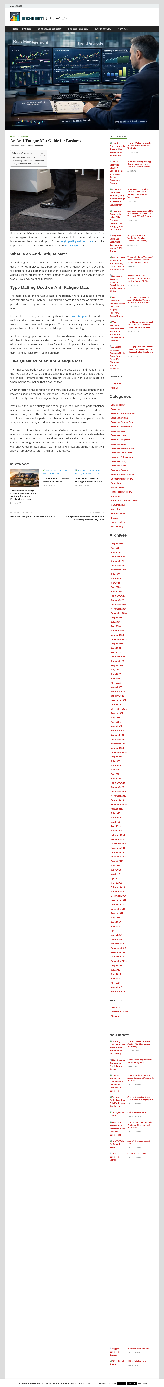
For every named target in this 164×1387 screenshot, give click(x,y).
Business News (118, 444)
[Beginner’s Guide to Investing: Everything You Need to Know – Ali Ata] (118, 276)
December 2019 (118, 791)
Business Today (119, 461)
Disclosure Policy (119, 1012)
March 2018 (116, 883)
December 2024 (118, 604)
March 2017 (116, 935)
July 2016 (115, 970)
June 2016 (116, 974)
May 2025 (115, 583)
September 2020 (119, 752)
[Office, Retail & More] (118, 1112)
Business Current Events (123, 422)
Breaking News (118, 405)
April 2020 (116, 774)
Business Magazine (120, 440)
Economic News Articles (122, 474)
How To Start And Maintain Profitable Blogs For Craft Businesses (139, 1125)
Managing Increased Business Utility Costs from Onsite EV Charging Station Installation (140, 349)
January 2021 (117, 735)
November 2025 (118, 570)
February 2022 (118, 691)
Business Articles (119, 418)
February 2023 (118, 657)
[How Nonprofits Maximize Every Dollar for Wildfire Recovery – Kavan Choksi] (118, 297)
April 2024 (116, 626)
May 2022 (115, 678)
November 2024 (118, 609)
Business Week (118, 466)
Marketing (115, 509)
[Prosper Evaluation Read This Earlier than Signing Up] (118, 1097)
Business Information (19, 136)
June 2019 (116, 818)
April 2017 (116, 931)
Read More (142, 1383)
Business (26, 29)
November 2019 (118, 796)
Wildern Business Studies (138, 1348)
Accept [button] (121, 1383)
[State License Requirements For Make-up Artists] (118, 1060)
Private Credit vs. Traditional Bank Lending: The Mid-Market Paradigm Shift (140, 260)
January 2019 (117, 839)
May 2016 (115, 978)
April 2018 (116, 878)
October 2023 (117, 635)
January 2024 (117, 631)
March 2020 (116, 778)
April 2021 (116, 722)
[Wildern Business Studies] (118, 1349)
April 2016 (116, 983)
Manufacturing (118, 505)
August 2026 (117, 544)
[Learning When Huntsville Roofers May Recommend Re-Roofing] (118, 143)
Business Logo (118, 435)
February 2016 (118, 991)
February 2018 (118, 887)
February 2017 (118, 939)
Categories (116, 383)
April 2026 (116, 548)
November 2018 (118, 848)
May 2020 (115, 770)
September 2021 (119, 709)
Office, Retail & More (136, 1112)
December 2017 (118, 896)
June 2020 (116, 765)
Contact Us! (116, 1007)
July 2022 (115, 670)
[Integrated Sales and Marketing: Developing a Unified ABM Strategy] (118, 236)
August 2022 (117, 665)
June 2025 (116, 578)
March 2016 (116, 987)
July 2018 (115, 865)
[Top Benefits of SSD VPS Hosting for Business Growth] (89, 473)
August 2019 (117, 809)
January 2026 (117, 561)
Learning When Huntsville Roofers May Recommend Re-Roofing (139, 145)
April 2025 (116, 587)
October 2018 (117, 852)
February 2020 (118, 783)
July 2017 (115, 918)
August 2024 (117, 618)
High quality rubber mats (77, 241)
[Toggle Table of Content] (41, 153)
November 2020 (118, 744)
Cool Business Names (136, 1153)
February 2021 (118, 731)
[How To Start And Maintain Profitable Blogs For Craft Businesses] (118, 1122)
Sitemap (115, 1016)
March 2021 (116, 726)
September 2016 (119, 961)
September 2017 (119, 909)
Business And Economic (49, 29)
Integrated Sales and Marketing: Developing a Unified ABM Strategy (138, 238)
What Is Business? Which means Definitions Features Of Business (140, 1078)
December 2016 (118, 948)
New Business (118, 514)
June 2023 (116, 648)
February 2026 (118, 557)
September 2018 (119, 857)
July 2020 (115, 761)
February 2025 (118, 596)
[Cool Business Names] (118, 1154)
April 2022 (116, 683)
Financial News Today (121, 492)
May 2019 (115, 822)
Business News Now (78, 29)
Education (116, 483)
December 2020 (118, 739)
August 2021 (117, 713)
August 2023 (117, 644)
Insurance (116, 496)
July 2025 (115, 574)
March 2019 (116, 831)
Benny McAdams (36, 145)
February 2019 (118, 835)
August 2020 (117, 757)
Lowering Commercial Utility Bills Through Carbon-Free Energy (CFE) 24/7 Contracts (140, 213)
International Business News (125, 500)
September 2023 (119, 639)
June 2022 (116, 674)
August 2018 (117, 861)
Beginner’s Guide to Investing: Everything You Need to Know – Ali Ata (138, 278)
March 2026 (116, 552)
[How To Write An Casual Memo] (118, 1141)
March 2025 (116, 591)
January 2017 (117, 944)
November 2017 (118, 900)
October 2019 (117, 800)
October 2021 (117, 704)
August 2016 (117, 965)
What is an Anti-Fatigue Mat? (23, 157)
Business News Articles (122, 448)
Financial (123, 29)
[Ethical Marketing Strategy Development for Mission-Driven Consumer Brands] (118, 162)
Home (15, 29)
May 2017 (115, 926)
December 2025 (118, 565)
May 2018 (115, 874)
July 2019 (115, 813)
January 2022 (117, 696)
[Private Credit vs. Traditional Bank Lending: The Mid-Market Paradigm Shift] (118, 257)
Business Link (118, 431)
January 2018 (117, 891)
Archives (115, 388)
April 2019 (116, 826)
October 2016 (117, 957)
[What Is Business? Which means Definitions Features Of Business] (118, 1075)
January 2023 (117, 661)
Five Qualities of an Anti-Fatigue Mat (26, 164)
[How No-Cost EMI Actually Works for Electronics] (57, 473)
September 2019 (119, 804)
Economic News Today (122, 479)
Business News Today (121, 453)
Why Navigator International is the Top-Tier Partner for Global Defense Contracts (140, 324)
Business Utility (103, 29)
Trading (114, 518)
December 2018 (118, 844)
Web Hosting (117, 527)
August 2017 (117, 913)
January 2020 (117, 787)
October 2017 (117, 905)
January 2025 (117, 600)
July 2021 (115, 718)
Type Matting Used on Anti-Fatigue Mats (28, 160)
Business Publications (122, 457)
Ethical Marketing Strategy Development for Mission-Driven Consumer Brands (139, 164)
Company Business (120, 470)
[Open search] (152, 29)
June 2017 (116, 922)
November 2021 (118, 700)
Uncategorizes (118, 522)
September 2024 (119, 613)
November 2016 (118, 952)
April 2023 (116, 652)
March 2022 (116, 687)
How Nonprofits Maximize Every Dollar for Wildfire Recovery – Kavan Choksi (138, 300)
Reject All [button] (132, 1383)
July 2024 (115, 622)
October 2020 (117, 748)
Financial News (118, 487)
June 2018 (116, 870)
